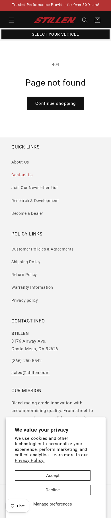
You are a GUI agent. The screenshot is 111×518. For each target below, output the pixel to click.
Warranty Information (32, 287)
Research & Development (35, 200)
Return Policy (24, 274)
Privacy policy (24, 300)
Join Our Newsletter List (34, 187)
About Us (20, 162)
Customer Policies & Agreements (42, 249)
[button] (11, 20)
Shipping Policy (26, 262)
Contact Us (22, 175)
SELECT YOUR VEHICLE (55, 34)
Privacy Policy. (30, 460)
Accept (52, 475)
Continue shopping (55, 103)
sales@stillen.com (30, 372)
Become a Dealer (27, 213)
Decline (53, 489)
